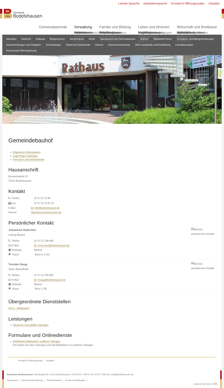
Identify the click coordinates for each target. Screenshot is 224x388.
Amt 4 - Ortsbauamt (18, 308)
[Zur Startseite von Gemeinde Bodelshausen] (23, 19)
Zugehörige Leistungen (25, 156)
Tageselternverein (150, 32)
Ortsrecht (26, 39)
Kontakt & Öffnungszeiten (188, 3)
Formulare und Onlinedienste (28, 159)
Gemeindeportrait (53, 27)
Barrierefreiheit (54, 380)
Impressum (12, 380)
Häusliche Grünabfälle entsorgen (30, 325)
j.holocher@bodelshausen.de (53, 245)
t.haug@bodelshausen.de (52, 280)
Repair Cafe (181, 34)
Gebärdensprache (155, 3)
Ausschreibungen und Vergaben (23, 45)
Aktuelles (11, 39)
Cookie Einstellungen (75, 380)
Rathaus (40, 39)
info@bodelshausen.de (47, 208)
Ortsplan (214, 3)
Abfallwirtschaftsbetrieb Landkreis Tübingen (36, 341)
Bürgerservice (57, 39)
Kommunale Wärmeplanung (109, 34)
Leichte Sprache (129, 3)
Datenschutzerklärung (32, 380)
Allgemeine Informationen (27, 152)
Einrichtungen (53, 45)
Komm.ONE (211, 384)
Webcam (80, 32)
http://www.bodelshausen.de (46, 212)
